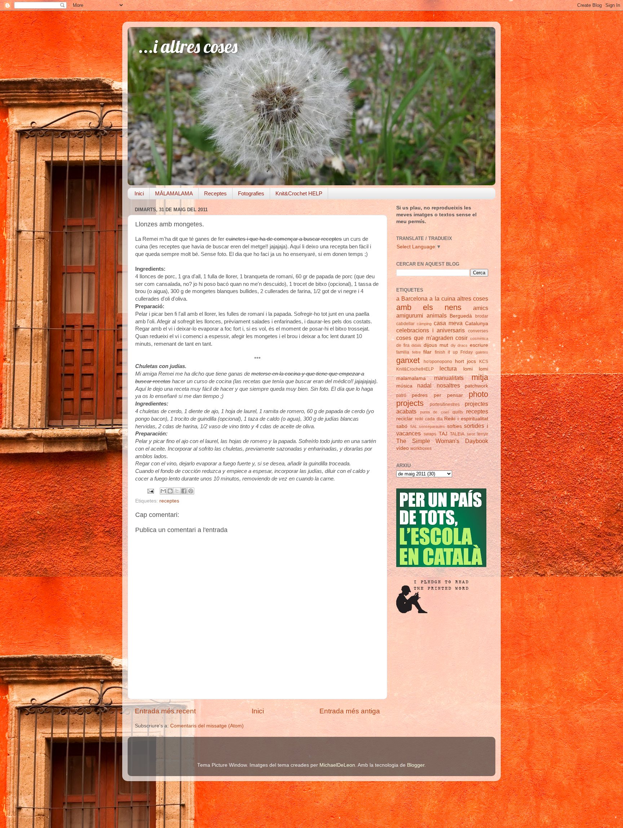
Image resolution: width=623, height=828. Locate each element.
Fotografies (251, 193)
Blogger (415, 765)
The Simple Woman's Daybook (442, 441)
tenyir (482, 434)
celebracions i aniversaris (430, 330)
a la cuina (442, 298)
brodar (481, 316)
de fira (403, 345)
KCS (483, 361)
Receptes (215, 193)
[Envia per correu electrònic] (163, 491)
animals (437, 315)
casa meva (448, 323)
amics (480, 308)
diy (453, 345)
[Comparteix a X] (177, 491)
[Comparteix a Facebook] (183, 491)
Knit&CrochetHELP (415, 369)
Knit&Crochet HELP (298, 193)
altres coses (472, 298)
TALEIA (457, 434)
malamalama (411, 378)
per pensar (448, 395)
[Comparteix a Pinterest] (190, 491)
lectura (448, 368)
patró (401, 395)
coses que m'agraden (424, 338)
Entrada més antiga (349, 711)
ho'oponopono (438, 361)
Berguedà (461, 316)
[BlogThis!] (170, 491)
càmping (424, 324)
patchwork (476, 386)
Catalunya (476, 323)
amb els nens (428, 307)
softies (454, 426)
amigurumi (409, 315)
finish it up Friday (454, 352)
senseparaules (432, 426)
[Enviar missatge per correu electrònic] (150, 490)
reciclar (404, 418)
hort (459, 361)
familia (402, 352)
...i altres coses (188, 46)
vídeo (402, 448)
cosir (461, 338)
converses (478, 330)
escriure (479, 345)
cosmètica (479, 338)
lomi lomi (475, 369)
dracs (463, 345)
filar (427, 352)
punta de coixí (434, 412)
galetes (482, 352)
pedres (420, 395)
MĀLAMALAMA (174, 193)
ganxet (408, 360)
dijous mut (436, 345)
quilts (457, 412)
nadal (424, 385)
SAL (413, 426)
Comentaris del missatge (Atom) (207, 726)
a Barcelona (412, 298)
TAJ (443, 434)
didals (416, 345)
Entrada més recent (165, 711)
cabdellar (405, 323)
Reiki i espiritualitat (466, 418)
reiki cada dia (429, 418)
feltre (416, 352)
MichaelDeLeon (337, 765)
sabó (401, 426)
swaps (430, 434)
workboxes (421, 448)
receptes (169, 501)
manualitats (449, 378)
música (404, 386)
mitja (480, 377)
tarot (471, 434)
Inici (139, 193)
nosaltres (448, 385)
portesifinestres (445, 404)
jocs (471, 361)
